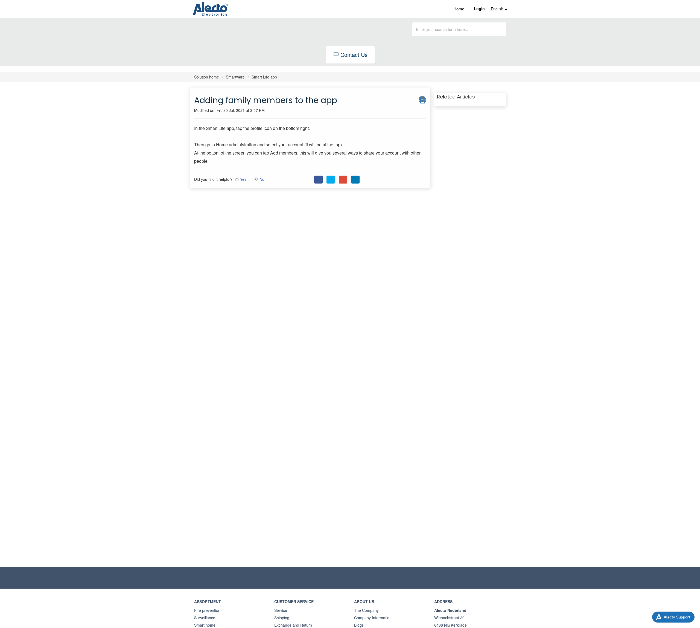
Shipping (281, 617)
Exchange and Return (293, 625)
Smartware (235, 77)
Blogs (359, 625)
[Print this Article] (422, 99)
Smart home (204, 625)
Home (458, 8)
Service (280, 610)
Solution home (207, 77)
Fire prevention (207, 610)
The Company (366, 610)
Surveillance (204, 617)
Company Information (373, 617)
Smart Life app (264, 77)
